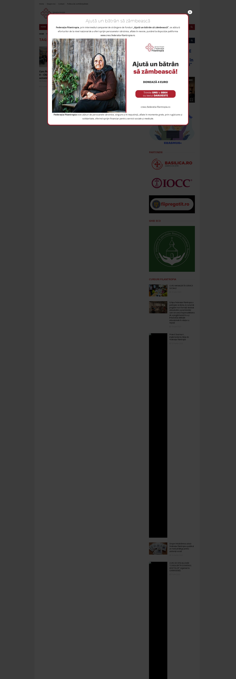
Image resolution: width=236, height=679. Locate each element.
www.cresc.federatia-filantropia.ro (118, 35)
